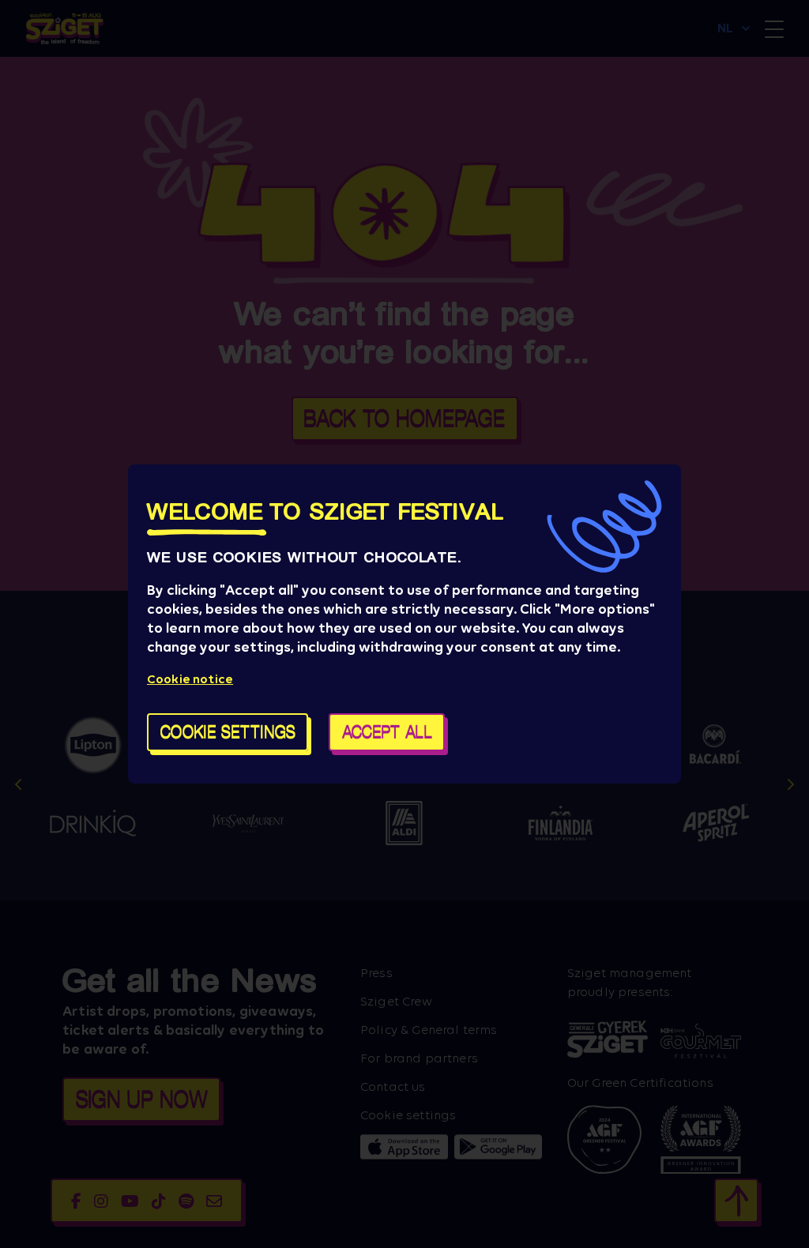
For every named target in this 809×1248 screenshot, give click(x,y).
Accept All (387, 731)
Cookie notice (190, 678)
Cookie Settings (227, 731)
